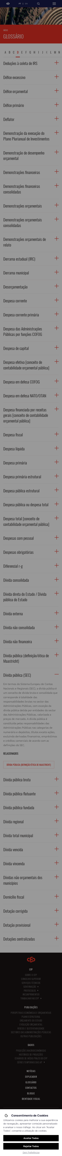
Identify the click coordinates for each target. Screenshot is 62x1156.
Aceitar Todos (30, 1138)
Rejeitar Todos (31, 1146)
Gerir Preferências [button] (31, 1152)
